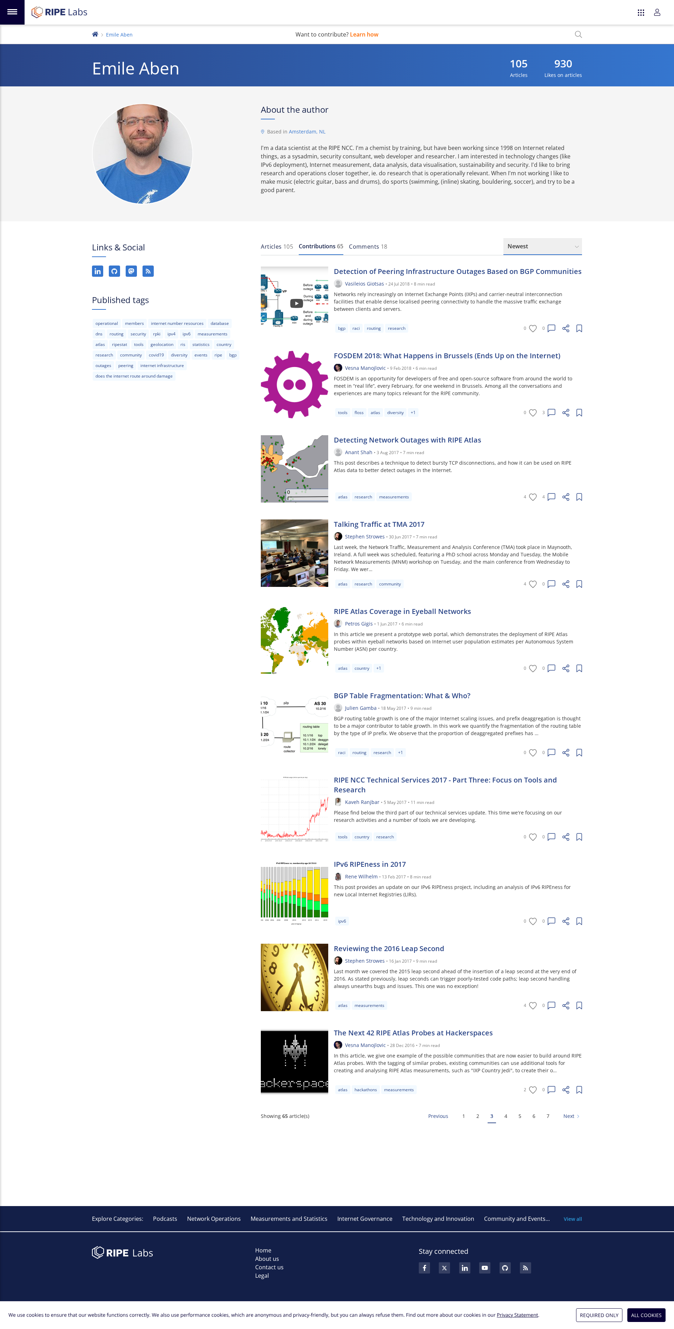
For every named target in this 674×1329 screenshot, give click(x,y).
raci (356, 328)
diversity (179, 355)
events (200, 355)
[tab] (277, 246)
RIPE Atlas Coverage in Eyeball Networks (402, 611)
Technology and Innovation (438, 1219)
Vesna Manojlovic (365, 368)
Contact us (269, 1267)
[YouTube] (484, 1268)
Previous (438, 1116)
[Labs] (95, 34)
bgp (233, 355)
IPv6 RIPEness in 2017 (370, 864)
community (131, 355)
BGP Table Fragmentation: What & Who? (402, 695)
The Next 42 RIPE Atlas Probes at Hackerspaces (413, 1032)
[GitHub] (114, 271)
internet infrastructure (162, 365)
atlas (100, 344)
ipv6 (187, 334)
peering (125, 365)
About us (267, 1259)
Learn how (364, 34)
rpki (156, 334)
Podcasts (165, 1219)
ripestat (119, 344)
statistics (201, 344)
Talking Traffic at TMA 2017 (379, 524)
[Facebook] (424, 1268)
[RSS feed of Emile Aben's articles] (148, 271)
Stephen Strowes (365, 536)
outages (103, 365)
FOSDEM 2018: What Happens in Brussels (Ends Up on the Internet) (447, 355)
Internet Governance (364, 1219)
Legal (262, 1275)
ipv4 (171, 334)
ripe (218, 355)
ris (182, 344)
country (224, 344)
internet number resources (177, 323)
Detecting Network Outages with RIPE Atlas (407, 440)
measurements (212, 334)
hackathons (366, 1090)
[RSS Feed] (525, 1268)
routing (117, 334)
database (220, 323)
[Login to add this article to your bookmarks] (579, 328)
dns (99, 334)
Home (263, 1250)
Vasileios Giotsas (364, 283)
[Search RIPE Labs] (578, 34)
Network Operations (214, 1219)
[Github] (505, 1268)
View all (573, 1219)
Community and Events (515, 1219)
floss (359, 412)
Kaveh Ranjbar (362, 802)
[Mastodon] (131, 271)
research (104, 355)
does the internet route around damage (134, 376)
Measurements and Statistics (289, 1219)
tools (139, 344)
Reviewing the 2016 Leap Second (389, 948)
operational (106, 323)
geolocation (162, 344)
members (134, 323)
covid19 (156, 355)
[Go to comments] (551, 328)
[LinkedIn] (97, 271)
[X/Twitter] (444, 1268)
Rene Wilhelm (361, 876)
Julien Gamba (361, 708)
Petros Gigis (359, 623)
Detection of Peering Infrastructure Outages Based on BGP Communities (458, 271)
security (138, 334)
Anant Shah (358, 452)
